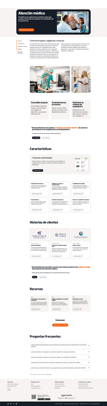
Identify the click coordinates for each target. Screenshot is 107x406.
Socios (8, 388)
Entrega (34, 277)
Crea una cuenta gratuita (83, 384)
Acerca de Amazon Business (12, 384)
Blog (32, 384)
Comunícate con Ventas (26, 30)
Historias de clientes (22, 46)
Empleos (9, 390)
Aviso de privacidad (58, 403)
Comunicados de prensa (35, 388)
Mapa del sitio (57, 388)
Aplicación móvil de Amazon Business (85, 388)
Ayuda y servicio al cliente (60, 386)
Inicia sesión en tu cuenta (83, 386)
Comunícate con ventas (59, 384)
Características (21, 43)
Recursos (20, 49)
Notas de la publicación (35, 386)
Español (60, 398)
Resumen (20, 41)
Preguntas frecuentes (20, 52)
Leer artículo (35, 309)
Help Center (49, 374)
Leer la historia (36, 137)
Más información (36, 170)
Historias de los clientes (12, 386)
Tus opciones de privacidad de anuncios (71, 403)
